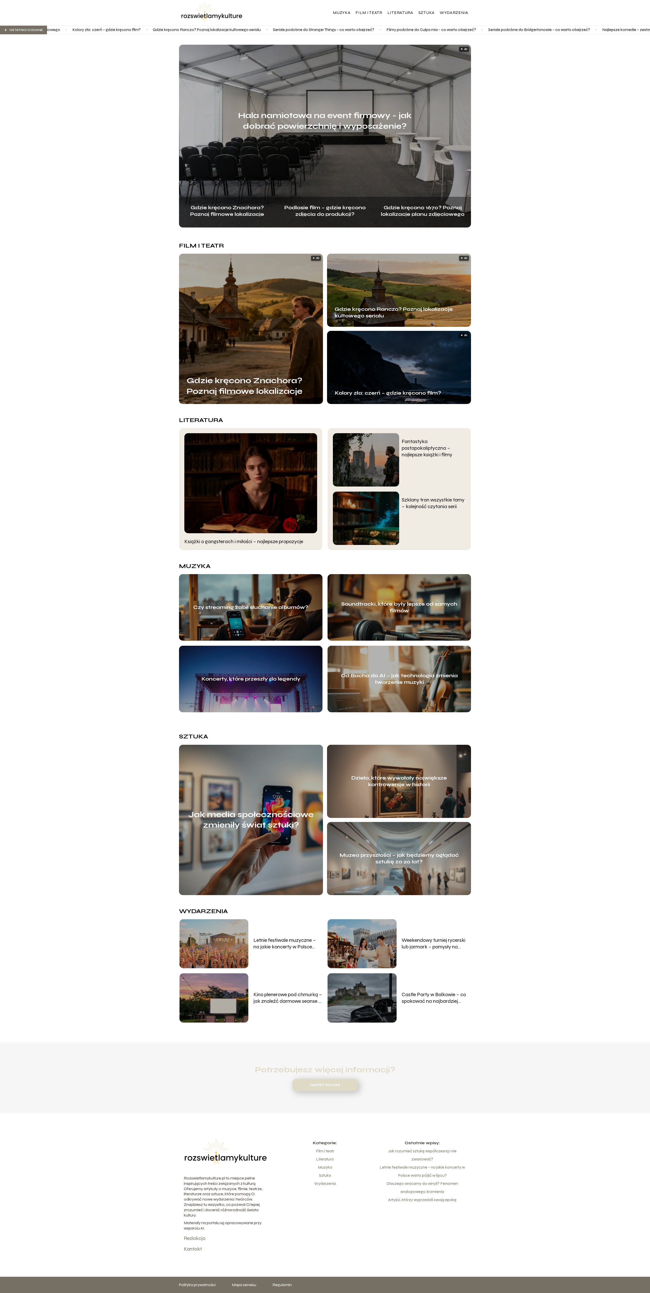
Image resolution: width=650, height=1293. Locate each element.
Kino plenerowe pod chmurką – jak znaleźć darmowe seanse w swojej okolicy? (287, 998)
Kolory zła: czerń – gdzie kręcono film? (388, 393)
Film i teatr (368, 12)
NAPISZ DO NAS (325, 1085)
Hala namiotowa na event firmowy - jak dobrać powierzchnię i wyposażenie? (325, 120)
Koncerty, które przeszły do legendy (250, 679)
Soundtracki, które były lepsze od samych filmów (399, 607)
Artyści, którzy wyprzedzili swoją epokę (422, 1199)
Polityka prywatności (197, 1284)
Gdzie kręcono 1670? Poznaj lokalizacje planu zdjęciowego (422, 210)
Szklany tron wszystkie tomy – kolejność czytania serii (433, 503)
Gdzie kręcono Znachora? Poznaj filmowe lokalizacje (227, 210)
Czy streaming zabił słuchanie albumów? (250, 607)
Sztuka (426, 12)
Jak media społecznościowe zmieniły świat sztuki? (251, 820)
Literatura (400, 12)
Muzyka (341, 12)
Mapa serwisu (244, 1284)
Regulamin (282, 1284)
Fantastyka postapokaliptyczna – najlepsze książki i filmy (427, 448)
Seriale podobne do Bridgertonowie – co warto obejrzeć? (430, 29)
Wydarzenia (454, 12)
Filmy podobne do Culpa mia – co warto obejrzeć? (322, 29)
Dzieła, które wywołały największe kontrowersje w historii (399, 781)
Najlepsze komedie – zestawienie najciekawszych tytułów (544, 29)
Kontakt (193, 1249)
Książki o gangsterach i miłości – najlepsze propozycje (243, 541)
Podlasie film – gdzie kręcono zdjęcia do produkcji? (325, 210)
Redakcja (194, 1238)
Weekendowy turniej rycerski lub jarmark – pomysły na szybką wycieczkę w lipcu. (433, 943)
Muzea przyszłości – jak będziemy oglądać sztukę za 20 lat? (399, 858)
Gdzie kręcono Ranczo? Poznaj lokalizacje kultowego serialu (98, 29)
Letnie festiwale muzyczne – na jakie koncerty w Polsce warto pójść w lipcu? (284, 943)
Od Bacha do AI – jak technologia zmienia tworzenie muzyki (399, 678)
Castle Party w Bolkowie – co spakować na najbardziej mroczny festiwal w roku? (434, 998)
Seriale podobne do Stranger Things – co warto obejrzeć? (214, 29)
